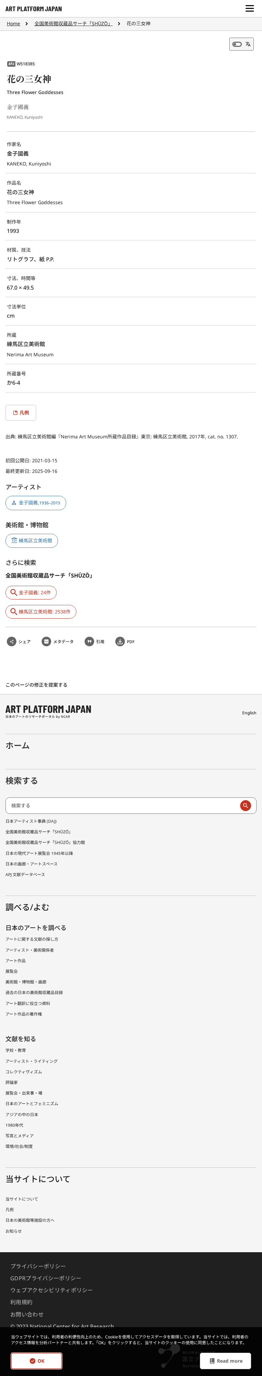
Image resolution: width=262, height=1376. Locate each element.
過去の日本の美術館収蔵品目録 (34, 992)
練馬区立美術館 (35, 540)
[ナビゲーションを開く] (249, 8)
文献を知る (20, 1039)
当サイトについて (21, 1199)
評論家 (11, 1082)
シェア (24, 642)
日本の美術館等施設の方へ (30, 1220)
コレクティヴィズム (23, 1072)
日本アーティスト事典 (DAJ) (31, 821)
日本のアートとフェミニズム (31, 1104)
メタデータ (63, 642)
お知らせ (13, 1231)
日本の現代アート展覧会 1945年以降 (39, 853)
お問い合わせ (27, 1314)
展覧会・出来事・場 (23, 1093)
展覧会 (11, 971)
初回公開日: (18, 460)
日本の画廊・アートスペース (31, 864)
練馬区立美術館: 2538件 (45, 611)
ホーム (17, 745)
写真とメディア (19, 1136)
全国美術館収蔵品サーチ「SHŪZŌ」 (73, 23)
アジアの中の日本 (21, 1114)
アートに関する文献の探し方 (31, 939)
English (249, 713)
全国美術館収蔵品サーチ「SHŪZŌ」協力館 (45, 842)
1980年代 (14, 1125)
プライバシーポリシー (38, 1266)
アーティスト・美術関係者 (29, 950)
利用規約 (21, 1302)
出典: (11, 436)
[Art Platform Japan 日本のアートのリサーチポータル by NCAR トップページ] (33, 8)
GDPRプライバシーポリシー (45, 1278)
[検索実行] (245, 805)
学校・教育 (15, 1050)
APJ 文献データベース (25, 874)
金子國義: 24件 (35, 592)
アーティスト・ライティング (31, 1061)
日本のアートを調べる (36, 928)
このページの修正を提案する (37, 685)
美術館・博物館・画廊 (25, 982)
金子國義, (39, 502)
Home (13, 23)
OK (41, 1361)
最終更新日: (18, 471)
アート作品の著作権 (23, 1014)
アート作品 (15, 961)
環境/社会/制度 (19, 1146)
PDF (130, 642)
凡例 (9, 1210)
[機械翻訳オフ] (241, 44)
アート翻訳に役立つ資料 (27, 1003)
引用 (100, 642)
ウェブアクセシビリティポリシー (51, 1290)
